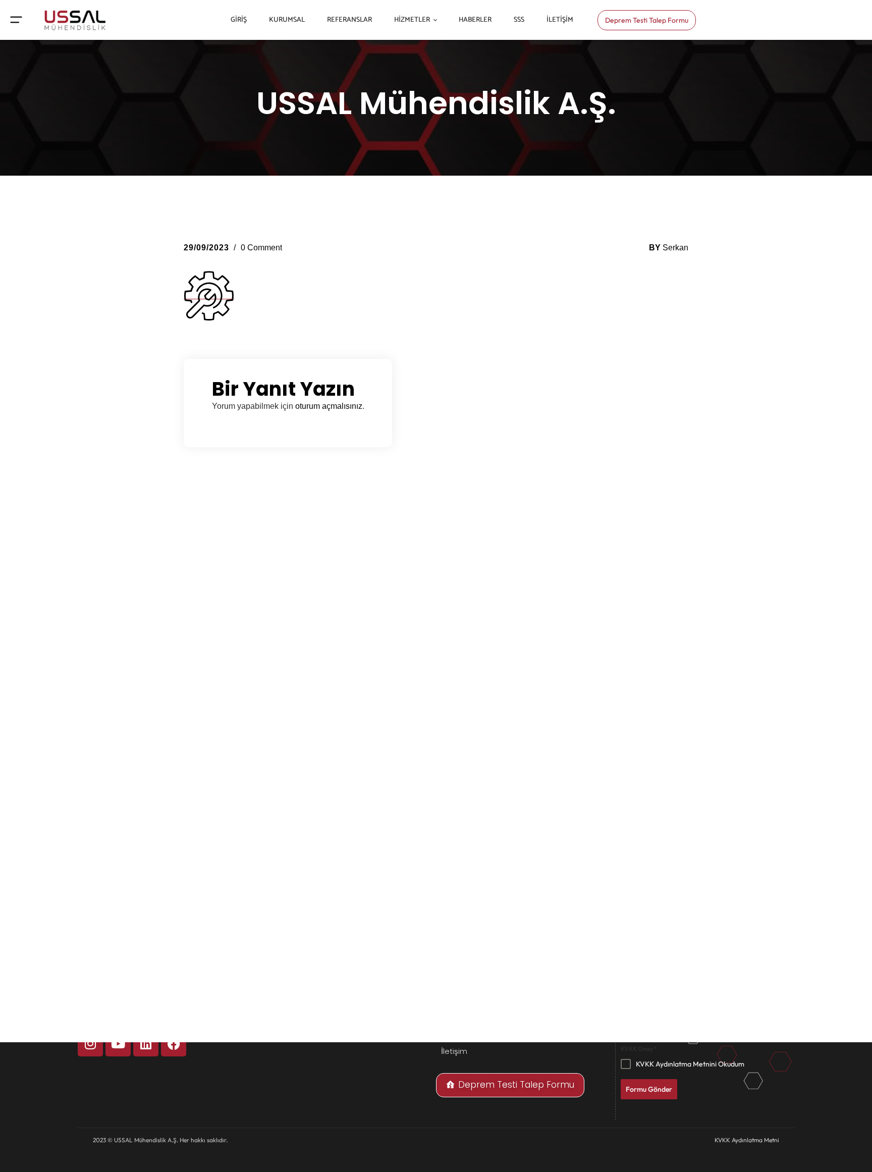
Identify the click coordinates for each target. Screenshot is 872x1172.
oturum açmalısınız (328, 406)
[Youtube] (118, 1043)
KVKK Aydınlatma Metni (747, 1140)
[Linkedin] (145, 1043)
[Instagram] (90, 1043)
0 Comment (261, 247)
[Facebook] (173, 1043)
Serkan (675, 247)
